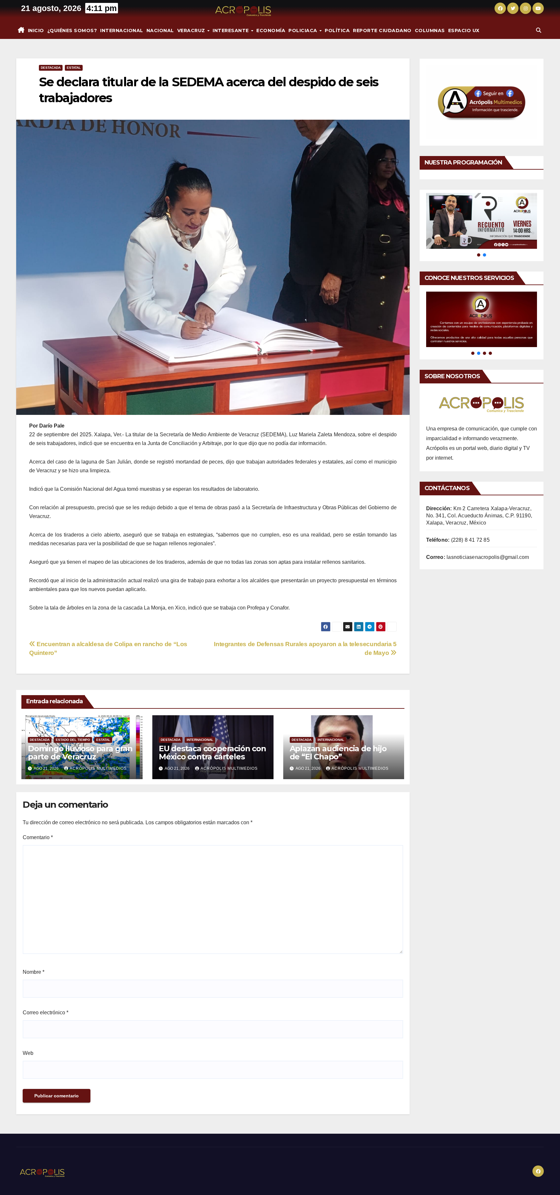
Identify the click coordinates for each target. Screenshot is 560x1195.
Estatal (74, 67)
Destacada (51, 67)
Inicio (36, 30)
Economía (270, 30)
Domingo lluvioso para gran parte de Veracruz (80, 752)
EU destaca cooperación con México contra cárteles (212, 752)
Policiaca (303, 30)
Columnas (430, 30)
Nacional (160, 30)
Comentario (38, 837)
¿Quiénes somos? (72, 30)
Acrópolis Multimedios (98, 768)
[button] (538, 30)
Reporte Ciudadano (382, 30)
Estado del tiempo (73, 740)
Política (337, 30)
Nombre (33, 972)
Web (28, 1053)
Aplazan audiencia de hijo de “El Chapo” (338, 752)
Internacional (121, 30)
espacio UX (464, 30)
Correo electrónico (45, 1012)
